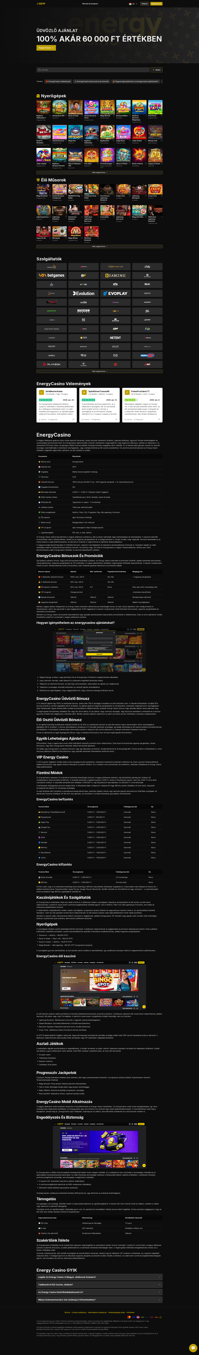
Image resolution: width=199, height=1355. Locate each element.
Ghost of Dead (121, 163)
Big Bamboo (104, 141)
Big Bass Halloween (88, 142)
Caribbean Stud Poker (90, 197)
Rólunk (67, 1312)
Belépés (145, 4)
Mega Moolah (105, 116)
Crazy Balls (104, 217)
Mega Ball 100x (137, 217)
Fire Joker (88, 163)
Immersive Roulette (72, 218)
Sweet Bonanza (58, 141)
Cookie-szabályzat (79, 1312)
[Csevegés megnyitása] (193, 1348)
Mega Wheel (73, 238)
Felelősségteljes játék (116, 1312)
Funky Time (120, 196)
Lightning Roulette (55, 218)
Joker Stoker (137, 141)
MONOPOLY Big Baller (74, 197)
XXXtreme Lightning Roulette (152, 219)
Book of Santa (137, 163)
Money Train (152, 141)
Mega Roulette (42, 196)
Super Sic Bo (41, 238)
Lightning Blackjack (136, 197)
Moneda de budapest (90, 4)
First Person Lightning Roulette (105, 198)
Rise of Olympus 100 (74, 165)
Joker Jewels (41, 163)
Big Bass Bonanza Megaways (136, 118)
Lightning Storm (42, 217)
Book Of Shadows (39, 142)
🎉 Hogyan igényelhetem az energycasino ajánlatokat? (135, 81)
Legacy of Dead (154, 163)
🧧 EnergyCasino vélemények (58, 81)
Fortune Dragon (106, 163)
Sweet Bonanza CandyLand (58, 197)
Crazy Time (152, 196)
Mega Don (72, 141)
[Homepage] (44, 4)
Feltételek (130, 1312)
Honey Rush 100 (58, 116)
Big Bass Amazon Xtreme (58, 165)
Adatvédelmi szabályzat (97, 1312)
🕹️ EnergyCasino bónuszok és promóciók (92, 81)
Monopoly (56, 238)
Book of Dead (73, 116)
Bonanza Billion (122, 116)
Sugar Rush (120, 141)
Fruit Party (152, 116)
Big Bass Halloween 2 (41, 117)
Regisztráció (156, 4)
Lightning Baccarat (119, 218)
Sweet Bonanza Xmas (90, 117)
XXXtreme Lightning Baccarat (88, 219)
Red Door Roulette (87, 239)
